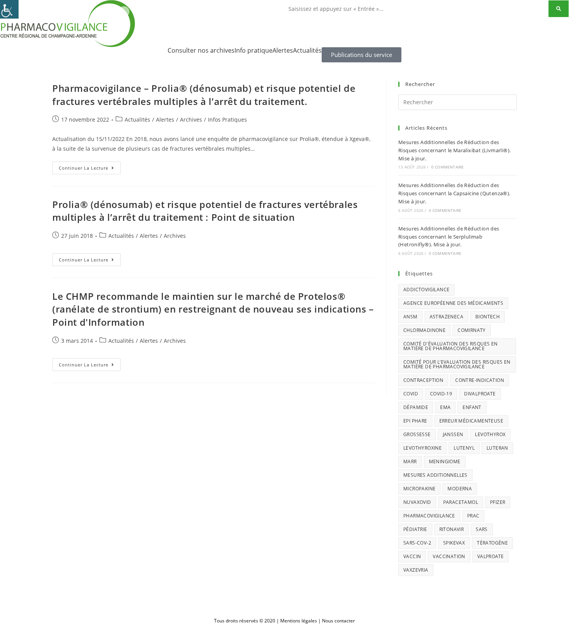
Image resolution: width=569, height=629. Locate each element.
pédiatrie (415, 529)
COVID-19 (441, 393)
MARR (410, 461)
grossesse (417, 434)
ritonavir (451, 529)
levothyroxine (422, 448)
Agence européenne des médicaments (453, 303)
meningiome (445, 461)
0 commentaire (447, 167)
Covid (410, 393)
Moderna (459, 488)
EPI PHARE (415, 421)
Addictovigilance (426, 289)
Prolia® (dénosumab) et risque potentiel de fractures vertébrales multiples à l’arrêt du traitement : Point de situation (205, 211)
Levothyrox (490, 434)
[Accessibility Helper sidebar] (9, 9)
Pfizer (497, 502)
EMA (445, 407)
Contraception (423, 380)
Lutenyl (464, 448)
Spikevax (454, 543)
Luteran (497, 448)
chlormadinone (424, 330)
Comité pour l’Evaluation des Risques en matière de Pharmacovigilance (457, 364)
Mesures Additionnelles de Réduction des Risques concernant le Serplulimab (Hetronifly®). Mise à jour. (448, 236)
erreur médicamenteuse (471, 421)
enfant (472, 407)
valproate (490, 556)
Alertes (283, 50)
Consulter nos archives (201, 50)
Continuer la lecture (90, 166)
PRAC (473, 515)
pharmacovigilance (429, 515)
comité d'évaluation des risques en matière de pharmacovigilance (450, 346)
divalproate (479, 393)
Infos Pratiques (227, 119)
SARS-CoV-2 (417, 543)
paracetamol (460, 502)
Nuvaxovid (417, 502)
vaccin (412, 556)
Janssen (453, 434)
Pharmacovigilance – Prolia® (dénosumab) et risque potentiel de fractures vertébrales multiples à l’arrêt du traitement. (203, 95)
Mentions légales (298, 620)
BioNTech (487, 316)
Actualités (307, 50)
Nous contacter (338, 620)
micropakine (419, 488)
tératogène (492, 543)
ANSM (410, 316)
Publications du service (361, 54)
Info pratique (254, 50)
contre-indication (479, 380)
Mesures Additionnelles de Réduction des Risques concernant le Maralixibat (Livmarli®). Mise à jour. (454, 150)
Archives (191, 119)
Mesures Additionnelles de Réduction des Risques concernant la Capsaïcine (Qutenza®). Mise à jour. (454, 193)
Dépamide (415, 407)
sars (482, 529)
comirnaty (472, 330)
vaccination (449, 556)
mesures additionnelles (435, 475)
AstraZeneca (446, 316)
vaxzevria (415, 570)
